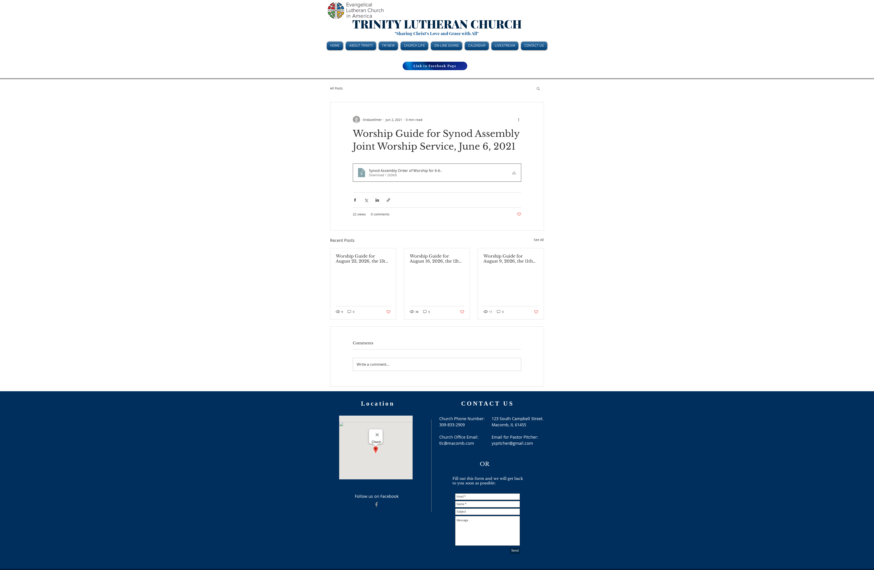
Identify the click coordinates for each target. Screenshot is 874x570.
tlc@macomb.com (456, 443)
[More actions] (518, 119)
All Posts (336, 88)
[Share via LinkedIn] (377, 200)
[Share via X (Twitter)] (366, 200)
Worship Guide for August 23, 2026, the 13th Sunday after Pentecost (362, 259)
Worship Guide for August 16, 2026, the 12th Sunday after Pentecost (436, 259)
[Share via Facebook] (355, 200)
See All (539, 240)
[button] (538, 88)
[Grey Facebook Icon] (376, 504)
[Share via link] (388, 200)
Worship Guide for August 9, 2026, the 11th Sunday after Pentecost (508, 259)
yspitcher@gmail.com (512, 443)
